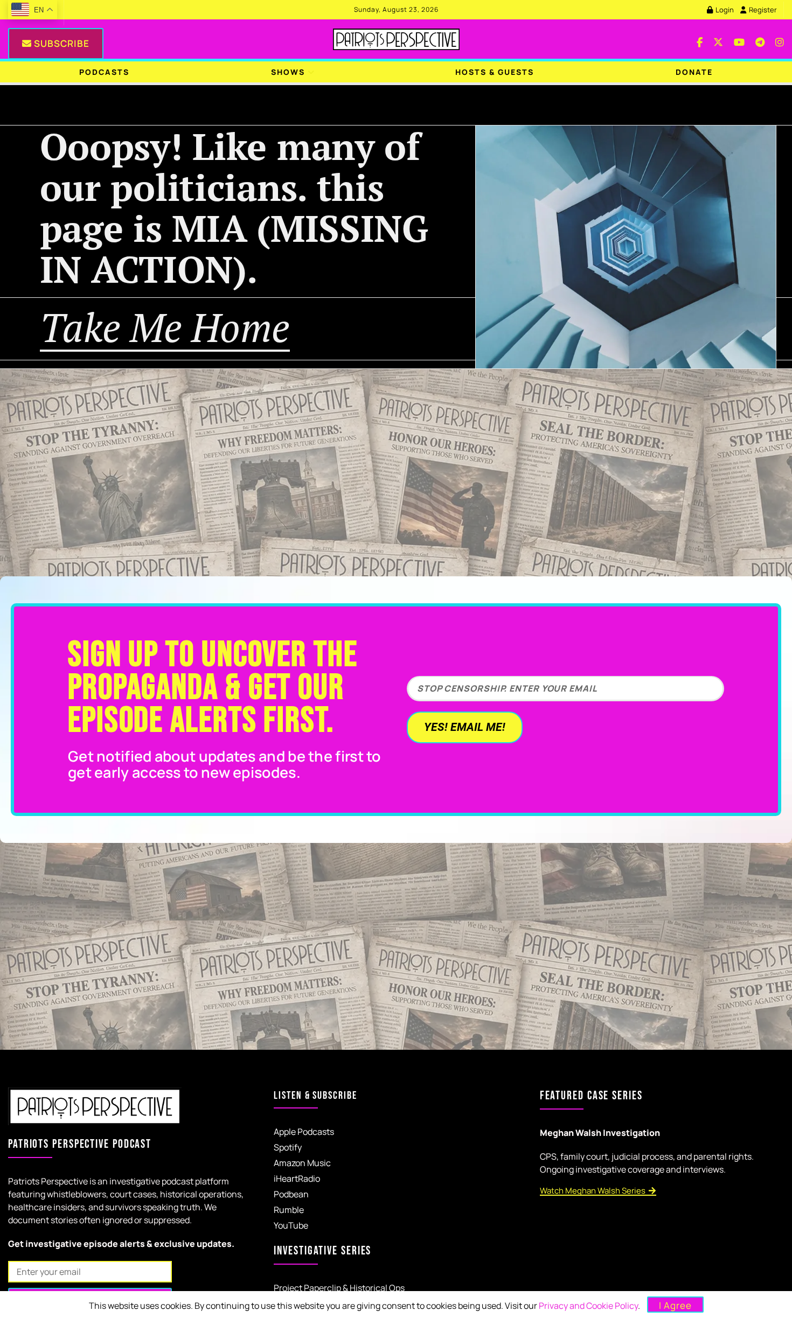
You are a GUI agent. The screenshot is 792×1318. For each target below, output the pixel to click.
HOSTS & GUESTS (494, 72)
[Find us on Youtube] (739, 39)
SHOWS (288, 72)
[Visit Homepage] (396, 39)
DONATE (694, 72)
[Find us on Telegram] (760, 39)
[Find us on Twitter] (718, 39)
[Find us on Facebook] (700, 39)
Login (724, 10)
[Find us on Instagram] (779, 39)
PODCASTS (104, 72)
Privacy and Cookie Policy (588, 1306)
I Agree (675, 1305)
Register (762, 10)
